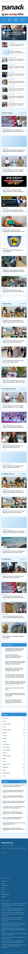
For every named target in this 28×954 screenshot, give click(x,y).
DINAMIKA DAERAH (16, 19)
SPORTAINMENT (6, 773)
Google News (23, 848)
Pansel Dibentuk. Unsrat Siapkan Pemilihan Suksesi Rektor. (12, 637)
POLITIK (4, 770)
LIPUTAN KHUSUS (6, 750)
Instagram (9, 848)
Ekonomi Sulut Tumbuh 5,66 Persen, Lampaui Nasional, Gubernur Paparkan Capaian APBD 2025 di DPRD (13, 531)
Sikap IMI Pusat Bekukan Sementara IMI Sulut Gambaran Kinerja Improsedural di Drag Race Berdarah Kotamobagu (13, 381)
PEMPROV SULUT (23, 19)
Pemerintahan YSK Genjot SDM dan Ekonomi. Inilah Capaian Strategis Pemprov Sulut (13, 551)
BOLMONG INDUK (7, 724)
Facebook (4, 848)
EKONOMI (5, 732)
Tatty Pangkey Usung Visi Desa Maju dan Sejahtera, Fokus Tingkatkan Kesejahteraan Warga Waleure (13, 426)
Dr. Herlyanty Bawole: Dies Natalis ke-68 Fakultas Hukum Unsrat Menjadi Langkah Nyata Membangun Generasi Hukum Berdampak (16, 44)
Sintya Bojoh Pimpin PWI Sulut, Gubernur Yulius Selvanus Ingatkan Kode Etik (12, 446)
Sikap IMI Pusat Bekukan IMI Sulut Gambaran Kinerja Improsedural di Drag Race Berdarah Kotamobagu (16, 82)
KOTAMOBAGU (6, 747)
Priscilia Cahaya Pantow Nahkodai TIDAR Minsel (14, 688)
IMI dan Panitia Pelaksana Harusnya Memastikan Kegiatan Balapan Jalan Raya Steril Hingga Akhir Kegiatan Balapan (14, 230)
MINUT (4, 761)
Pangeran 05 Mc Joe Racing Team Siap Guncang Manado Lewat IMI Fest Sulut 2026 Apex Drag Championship (17, 67)
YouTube (17, 848)
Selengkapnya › (23, 112)
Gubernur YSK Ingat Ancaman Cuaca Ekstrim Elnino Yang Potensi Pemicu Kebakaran (13, 341)
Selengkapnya (22, 781)
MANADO (5, 753)
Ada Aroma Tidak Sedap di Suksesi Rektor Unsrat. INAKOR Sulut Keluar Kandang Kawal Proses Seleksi (13, 617)
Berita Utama (6, 718)
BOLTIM (4, 727)
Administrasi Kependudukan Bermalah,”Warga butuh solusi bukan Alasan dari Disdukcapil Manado (17, 52)
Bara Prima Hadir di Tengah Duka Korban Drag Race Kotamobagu (16, 104)
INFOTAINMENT (6, 744)
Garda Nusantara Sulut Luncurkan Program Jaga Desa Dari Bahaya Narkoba (13, 361)
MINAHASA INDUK (7, 755)
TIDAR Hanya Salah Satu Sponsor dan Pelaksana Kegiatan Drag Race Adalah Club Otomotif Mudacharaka (13, 290)
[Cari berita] (25, 9)
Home (4, 19)
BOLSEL (3, 890)
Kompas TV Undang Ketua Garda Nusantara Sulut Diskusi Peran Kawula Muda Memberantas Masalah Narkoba (13, 576)
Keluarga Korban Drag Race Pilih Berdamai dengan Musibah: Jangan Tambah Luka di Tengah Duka (14, 829)
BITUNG (4, 721)
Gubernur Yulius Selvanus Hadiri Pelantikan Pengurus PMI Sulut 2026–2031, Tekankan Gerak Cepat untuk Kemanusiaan (17, 59)
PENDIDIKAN (5, 767)
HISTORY (5, 735)
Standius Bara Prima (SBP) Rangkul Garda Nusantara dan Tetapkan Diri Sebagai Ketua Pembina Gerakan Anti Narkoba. (13, 321)
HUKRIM (4, 741)
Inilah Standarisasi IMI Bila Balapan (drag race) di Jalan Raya (12, 250)
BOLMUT (3, 887)
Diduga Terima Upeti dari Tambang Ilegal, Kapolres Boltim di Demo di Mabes (12, 466)
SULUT (4, 776)
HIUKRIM (5, 738)
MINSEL (4, 758)
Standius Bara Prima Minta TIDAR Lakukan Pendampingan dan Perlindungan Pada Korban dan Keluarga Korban (13, 270)
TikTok (13, 848)
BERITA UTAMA (9, 19)
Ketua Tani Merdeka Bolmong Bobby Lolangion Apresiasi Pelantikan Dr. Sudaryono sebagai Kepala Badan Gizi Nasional (14, 701)
